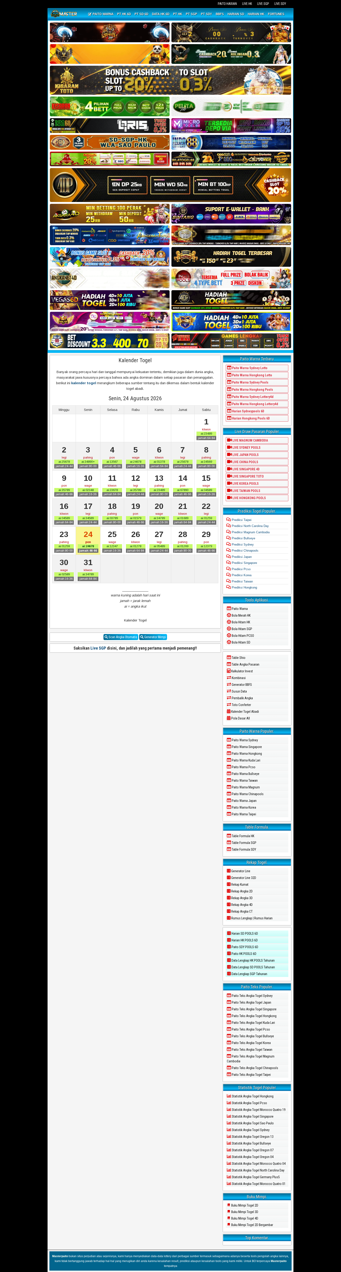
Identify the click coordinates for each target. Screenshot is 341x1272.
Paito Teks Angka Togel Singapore (254, 1009)
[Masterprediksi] (64, 14)
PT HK (177, 14)
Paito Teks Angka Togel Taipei (251, 1075)
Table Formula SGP (243, 843)
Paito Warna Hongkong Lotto (251, 375)
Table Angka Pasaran (245, 664)
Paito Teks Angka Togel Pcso (250, 1029)
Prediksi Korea (241, 575)
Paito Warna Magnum (245, 787)
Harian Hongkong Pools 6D (250, 418)
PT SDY (206, 14)
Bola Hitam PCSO (242, 636)
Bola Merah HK (241, 615)
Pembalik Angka (242, 698)
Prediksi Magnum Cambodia (250, 532)
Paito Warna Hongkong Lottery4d (254, 404)
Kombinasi (238, 678)
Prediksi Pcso (241, 569)
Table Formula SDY (243, 849)
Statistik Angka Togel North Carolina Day (257, 1170)
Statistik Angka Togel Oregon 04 (252, 1157)
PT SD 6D (141, 14)
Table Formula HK (242, 836)
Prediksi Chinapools (244, 550)
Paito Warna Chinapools (247, 794)
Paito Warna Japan (244, 801)
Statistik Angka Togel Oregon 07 (252, 1150)
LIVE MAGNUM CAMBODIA (250, 440)
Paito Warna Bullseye (245, 774)
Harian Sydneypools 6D (247, 411)
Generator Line (240, 871)
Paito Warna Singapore (246, 747)
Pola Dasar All (240, 718)
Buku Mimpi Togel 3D (244, 1212)
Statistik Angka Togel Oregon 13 (252, 1137)
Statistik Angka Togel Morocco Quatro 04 (258, 1163)
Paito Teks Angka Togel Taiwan (251, 1049)
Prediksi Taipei (241, 520)
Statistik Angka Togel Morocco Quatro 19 (258, 1110)
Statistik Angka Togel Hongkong (252, 1096)
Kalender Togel (135, 360)
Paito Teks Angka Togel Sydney (252, 996)
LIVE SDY (280, 4)
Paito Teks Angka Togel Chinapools (254, 1068)
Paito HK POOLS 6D (243, 954)
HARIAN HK (256, 14)
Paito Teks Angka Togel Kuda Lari (253, 1023)
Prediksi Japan (241, 557)
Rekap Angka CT (242, 911)
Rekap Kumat (239, 884)
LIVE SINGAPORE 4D (246, 469)
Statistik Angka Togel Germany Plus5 (255, 1177)
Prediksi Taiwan (242, 581)
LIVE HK (247, 4)
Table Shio (238, 658)
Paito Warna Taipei (243, 814)
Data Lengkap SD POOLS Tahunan (253, 967)
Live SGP (98, 648)
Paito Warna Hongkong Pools (252, 389)
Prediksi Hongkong (244, 587)
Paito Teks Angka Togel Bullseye (252, 1036)
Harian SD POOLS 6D (244, 933)
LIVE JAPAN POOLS (245, 455)
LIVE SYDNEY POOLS (246, 447)
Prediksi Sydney (242, 544)
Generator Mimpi (155, 637)
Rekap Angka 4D (242, 905)
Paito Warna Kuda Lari (245, 760)
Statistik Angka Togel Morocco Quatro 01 (258, 1184)
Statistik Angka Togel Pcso (249, 1103)
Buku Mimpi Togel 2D (244, 1205)
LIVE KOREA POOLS (245, 483)
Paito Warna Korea (243, 807)
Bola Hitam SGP (241, 629)
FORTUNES (276, 14)
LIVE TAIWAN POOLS (246, 491)
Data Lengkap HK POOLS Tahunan (253, 960)
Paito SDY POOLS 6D (244, 947)
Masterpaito (60, 1256)
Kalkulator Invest (242, 671)
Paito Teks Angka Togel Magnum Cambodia (250, 1058)
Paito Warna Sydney (244, 740)
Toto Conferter (241, 705)
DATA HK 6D (160, 14)
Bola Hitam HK (240, 622)
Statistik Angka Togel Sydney (250, 1130)
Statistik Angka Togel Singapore (252, 1116)
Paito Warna (239, 609)
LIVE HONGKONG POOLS (249, 498)
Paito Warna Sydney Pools (249, 382)
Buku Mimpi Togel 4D (244, 1218)
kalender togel (83, 383)
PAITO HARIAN (227, 4)
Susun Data (239, 691)
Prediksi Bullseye (243, 538)
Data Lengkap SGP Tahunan (249, 974)
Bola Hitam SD (240, 642)
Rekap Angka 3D (242, 898)
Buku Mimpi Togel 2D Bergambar (252, 1225)
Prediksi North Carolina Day (250, 526)
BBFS (220, 14)
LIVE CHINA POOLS (245, 462)
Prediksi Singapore (244, 563)
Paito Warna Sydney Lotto (249, 368)
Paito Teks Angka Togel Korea (251, 1043)
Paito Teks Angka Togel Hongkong (254, 1016)
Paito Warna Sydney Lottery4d (252, 397)
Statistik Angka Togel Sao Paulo (252, 1123)
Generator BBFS (241, 684)
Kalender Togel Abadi (245, 711)
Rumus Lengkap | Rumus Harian (252, 918)
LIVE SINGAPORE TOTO (248, 476)
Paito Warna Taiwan (244, 780)
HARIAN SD (236, 14)
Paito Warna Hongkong (246, 753)
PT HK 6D (124, 14)
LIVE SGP (263, 4)
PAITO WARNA (102, 14)
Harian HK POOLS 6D (244, 940)
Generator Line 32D (243, 878)
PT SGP (191, 14)
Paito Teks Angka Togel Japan (251, 1002)
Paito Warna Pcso (243, 767)
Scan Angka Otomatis (122, 637)
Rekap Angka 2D (242, 891)
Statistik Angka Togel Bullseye (251, 1143)
